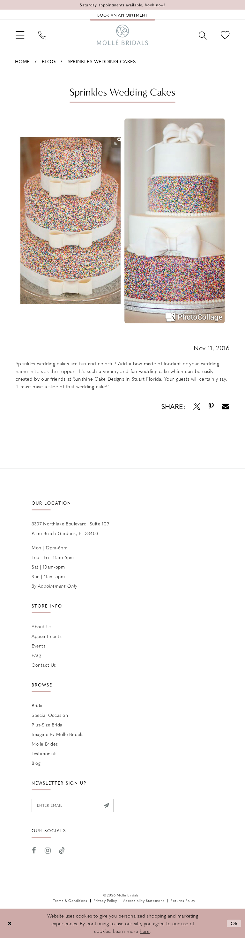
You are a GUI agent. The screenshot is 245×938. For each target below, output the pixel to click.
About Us (42, 626)
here (145, 930)
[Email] (225, 406)
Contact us (44, 665)
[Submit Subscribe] (106, 805)
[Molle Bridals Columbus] (122, 35)
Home (22, 61)
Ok (234, 923)
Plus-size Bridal (48, 724)
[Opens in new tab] (197, 406)
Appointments (47, 636)
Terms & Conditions (70, 900)
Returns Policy (182, 900)
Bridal (38, 705)
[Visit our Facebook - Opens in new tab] (34, 850)
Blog (49, 61)
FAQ (36, 655)
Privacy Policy (105, 900)
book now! (155, 5)
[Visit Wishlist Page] (225, 35)
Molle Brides (45, 743)
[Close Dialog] (9, 923)
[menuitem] (20, 35)
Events (39, 645)
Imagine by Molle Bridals (57, 734)
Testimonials (44, 753)
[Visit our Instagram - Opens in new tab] (47, 850)
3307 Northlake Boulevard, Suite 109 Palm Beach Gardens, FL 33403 (70, 528)
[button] (20, 35)
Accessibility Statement (143, 900)
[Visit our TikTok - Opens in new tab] (62, 850)
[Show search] (203, 35)
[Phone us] (42, 35)
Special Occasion (50, 715)
